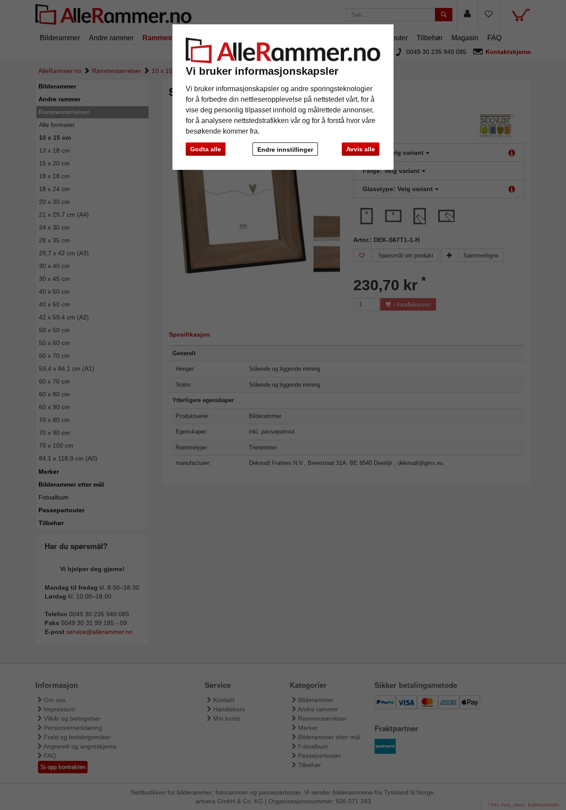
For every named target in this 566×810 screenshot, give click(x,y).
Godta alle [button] (205, 149)
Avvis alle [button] (360, 149)
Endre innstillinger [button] (285, 149)
